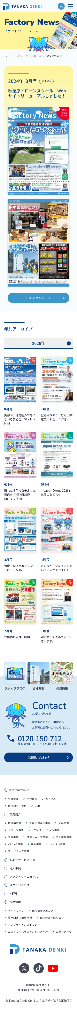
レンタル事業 (57, 844)
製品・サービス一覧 (22, 860)
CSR (37, 805)
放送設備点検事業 (40, 823)
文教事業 (13, 837)
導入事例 (15, 868)
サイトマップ (16, 910)
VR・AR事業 (15, 844)
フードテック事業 (18, 851)
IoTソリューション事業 (46, 830)
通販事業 (36, 844)
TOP (7, 55)
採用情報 (15, 902)
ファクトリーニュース (28, 55)
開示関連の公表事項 (20, 917)
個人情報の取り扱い (52, 917)
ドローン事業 (16, 830)
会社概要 (13, 798)
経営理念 (32, 798)
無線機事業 (14, 823)
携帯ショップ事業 (37, 837)
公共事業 (64, 823)
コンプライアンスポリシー (24, 924)
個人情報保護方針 (42, 910)
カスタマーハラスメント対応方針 (28, 931)
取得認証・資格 (17, 805)
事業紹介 (15, 814)
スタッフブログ (19, 885)
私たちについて (19, 790)
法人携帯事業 (64, 837)
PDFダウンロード (38, 298)
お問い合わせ (39, 757)
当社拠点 (50, 798)
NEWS (13, 893)
